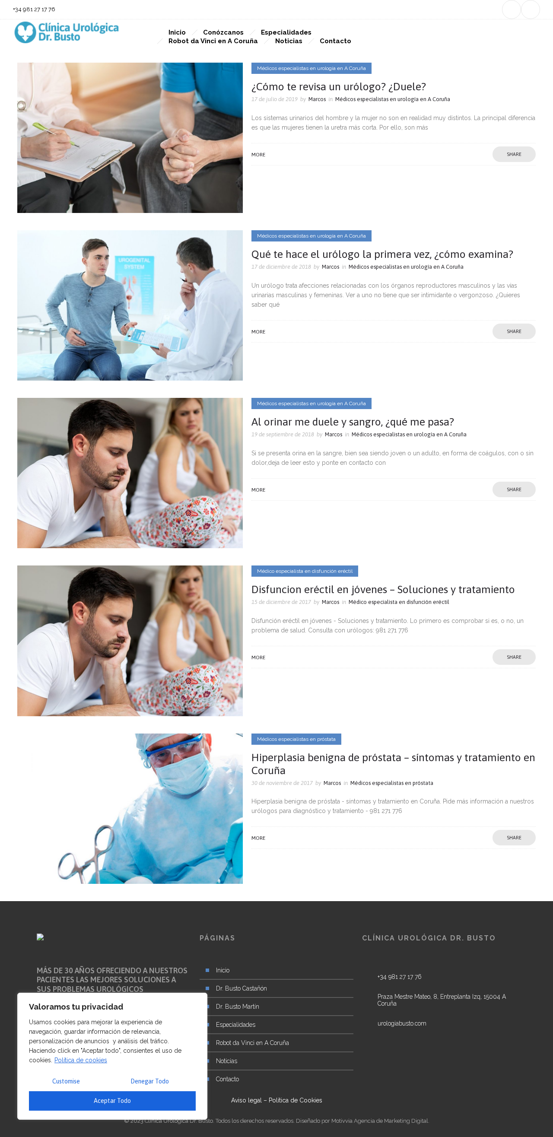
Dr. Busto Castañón (241, 988)
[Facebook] (511, 9)
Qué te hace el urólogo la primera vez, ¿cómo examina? (382, 254)
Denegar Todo (149, 1081)
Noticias (288, 41)
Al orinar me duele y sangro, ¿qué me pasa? (352, 422)
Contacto (335, 41)
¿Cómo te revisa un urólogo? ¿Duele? (338, 86)
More (258, 155)
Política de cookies (80, 1060)
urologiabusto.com (402, 1023)
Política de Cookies (295, 1100)
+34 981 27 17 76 (400, 976)
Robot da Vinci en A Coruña (213, 41)
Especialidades (286, 32)
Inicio (177, 32)
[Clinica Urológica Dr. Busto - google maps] (439, 1006)
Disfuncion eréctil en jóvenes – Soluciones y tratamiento (383, 589)
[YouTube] (530, 9)
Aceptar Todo (112, 1100)
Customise (66, 1081)
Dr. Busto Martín (237, 1006)
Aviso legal (246, 1100)
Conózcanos (223, 32)
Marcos (317, 99)
